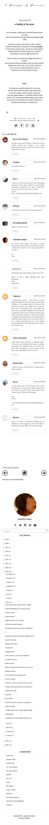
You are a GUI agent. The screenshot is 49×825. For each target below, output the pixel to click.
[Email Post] (6, 112)
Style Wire (9, 793)
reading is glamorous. (29, 120)
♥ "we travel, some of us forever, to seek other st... (18, 702)
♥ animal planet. (9, 714)
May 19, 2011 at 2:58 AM (39, 178)
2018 (6, 543)
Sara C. (15, 179)
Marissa (16, 418)
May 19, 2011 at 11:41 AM (39, 296)
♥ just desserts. (9, 648)
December (10, 574)
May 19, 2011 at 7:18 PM (39, 337)
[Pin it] (33, 125)
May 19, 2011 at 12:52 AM (39, 139)
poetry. (20, 120)
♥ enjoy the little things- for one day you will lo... (18, 609)
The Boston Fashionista (12, 797)
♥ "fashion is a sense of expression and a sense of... (19, 683)
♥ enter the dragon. (10, 706)
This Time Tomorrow (12, 767)
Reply (15, 154)
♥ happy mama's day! (10, 691)
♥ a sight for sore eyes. (11, 659)
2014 (6, 559)
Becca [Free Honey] (20, 139)
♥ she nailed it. (9, 698)
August (8, 590)
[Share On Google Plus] (27, 125)
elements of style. (11, 759)
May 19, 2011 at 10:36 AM (39, 268)
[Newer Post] (5, 475)
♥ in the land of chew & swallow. (13, 624)
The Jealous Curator (11, 771)
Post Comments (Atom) (16, 479)
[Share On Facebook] (21, 125)
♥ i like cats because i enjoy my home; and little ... (18, 605)
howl (41, 37)
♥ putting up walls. (10, 652)
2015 (6, 555)
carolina (16, 162)
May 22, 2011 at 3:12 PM (39, 417)
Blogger (28, 818)
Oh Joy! (8, 782)
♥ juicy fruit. (8, 694)
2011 (6, 571)
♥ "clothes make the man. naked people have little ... (19, 710)
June (8, 598)
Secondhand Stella (20, 223)
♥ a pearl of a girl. (10, 612)
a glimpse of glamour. (29, 816)
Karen (15, 382)
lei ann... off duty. (11, 790)
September (10, 586)
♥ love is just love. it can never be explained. (17, 655)
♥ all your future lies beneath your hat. (15, 675)
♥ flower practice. (9, 663)
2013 (6, 563)
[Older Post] (44, 475)
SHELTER (8, 775)
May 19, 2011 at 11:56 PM (39, 381)
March (8, 727)
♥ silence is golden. (10, 679)
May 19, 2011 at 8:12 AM (39, 205)
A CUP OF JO (9, 756)
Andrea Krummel (19, 338)
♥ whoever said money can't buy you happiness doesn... (20, 636)
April (8, 723)
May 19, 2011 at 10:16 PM (39, 362)
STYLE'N (16, 206)
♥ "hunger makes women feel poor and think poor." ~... (19, 687)
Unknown (16, 296)
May (8, 602)
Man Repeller (9, 786)
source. (24, 83)
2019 (6, 539)
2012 (6, 567)
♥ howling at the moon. (11, 644)
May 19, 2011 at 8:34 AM (39, 222)
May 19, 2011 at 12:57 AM (39, 162)
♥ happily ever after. (10, 671)
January (9, 735)
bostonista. (9, 805)
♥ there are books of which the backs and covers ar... (19, 667)
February (9, 731)
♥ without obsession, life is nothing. (14, 620)
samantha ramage (20, 240)
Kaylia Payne (18, 363)
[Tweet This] (15, 125)
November (9, 578)
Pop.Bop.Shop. (10, 763)
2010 (6, 741)
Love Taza (9, 778)
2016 (6, 551)
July (8, 594)
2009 (6, 745)
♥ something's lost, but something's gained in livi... (18, 718)
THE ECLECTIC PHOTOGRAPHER (14, 801)
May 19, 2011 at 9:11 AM (39, 239)
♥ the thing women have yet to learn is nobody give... (19, 628)
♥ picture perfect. (9, 616)
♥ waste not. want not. (11, 640)
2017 (6, 547)
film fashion (13, 120)
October (9, 582)
